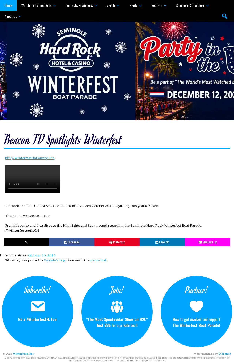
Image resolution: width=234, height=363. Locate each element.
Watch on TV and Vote (36, 5)
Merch (110, 5)
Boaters (156, 5)
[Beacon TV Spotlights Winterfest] (32, 196)
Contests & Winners (79, 5)
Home (8, 5)
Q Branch (225, 354)
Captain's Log (54, 260)
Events (133, 5)
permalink (98, 260)
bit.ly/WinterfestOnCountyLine (29, 158)
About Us (11, 16)
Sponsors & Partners (190, 5)
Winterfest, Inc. (23, 354)
